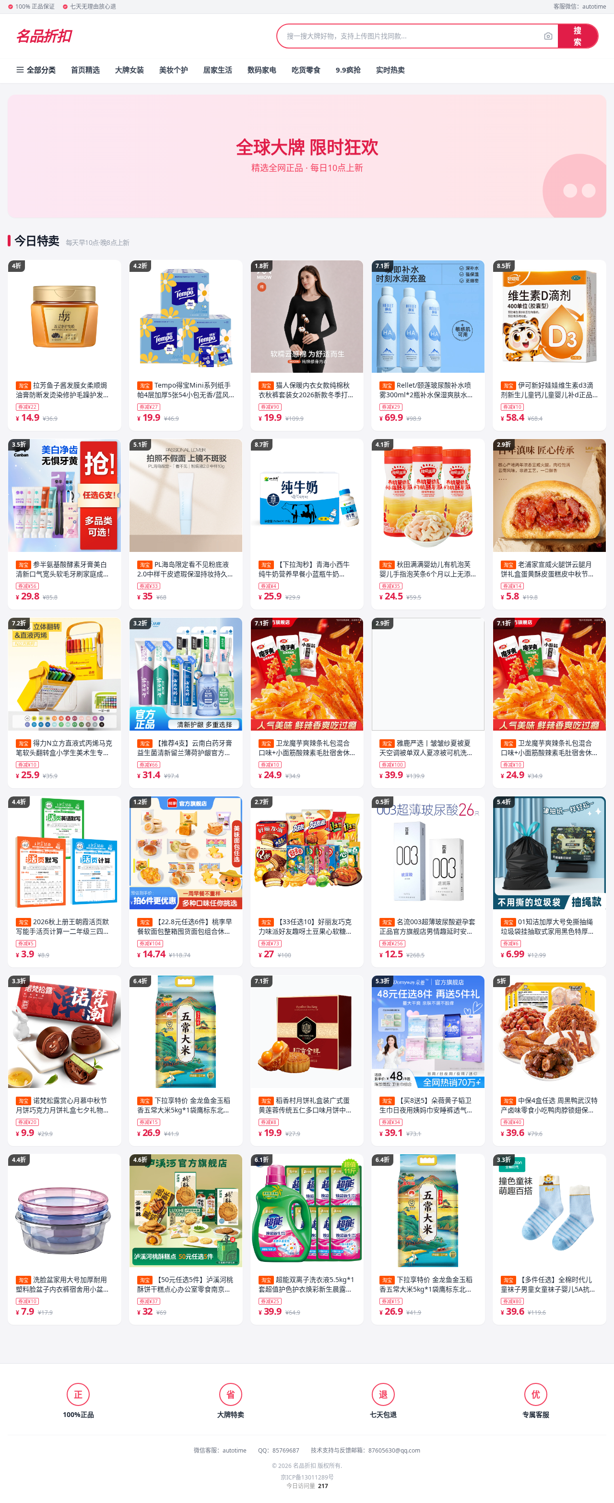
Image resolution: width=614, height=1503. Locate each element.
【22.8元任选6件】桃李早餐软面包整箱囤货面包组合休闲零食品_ (184, 926)
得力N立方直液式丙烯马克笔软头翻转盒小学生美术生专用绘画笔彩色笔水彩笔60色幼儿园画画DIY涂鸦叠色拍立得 (64, 748)
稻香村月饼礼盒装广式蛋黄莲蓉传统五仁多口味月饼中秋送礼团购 (306, 1105)
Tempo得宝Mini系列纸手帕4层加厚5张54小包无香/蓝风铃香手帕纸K (184, 390)
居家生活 (217, 69)
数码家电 (262, 69)
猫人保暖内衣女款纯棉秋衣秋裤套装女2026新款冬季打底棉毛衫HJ (306, 390)
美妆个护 (173, 69)
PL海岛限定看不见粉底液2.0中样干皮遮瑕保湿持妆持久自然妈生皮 (185, 569)
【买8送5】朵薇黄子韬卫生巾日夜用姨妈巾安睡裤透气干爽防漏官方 (426, 1105)
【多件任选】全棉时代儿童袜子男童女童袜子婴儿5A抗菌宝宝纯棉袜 (548, 1284)
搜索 (577, 36)
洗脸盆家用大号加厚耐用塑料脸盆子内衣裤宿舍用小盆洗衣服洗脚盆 (63, 1284)
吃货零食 (306, 69)
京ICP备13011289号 (307, 1477)
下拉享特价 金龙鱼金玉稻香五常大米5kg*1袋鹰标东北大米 (183, 1105)
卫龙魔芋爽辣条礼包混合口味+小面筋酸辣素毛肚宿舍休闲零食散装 (304, 748)
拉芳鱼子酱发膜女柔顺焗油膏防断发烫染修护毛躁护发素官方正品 (63, 390)
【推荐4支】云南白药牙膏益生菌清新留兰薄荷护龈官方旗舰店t (184, 748)
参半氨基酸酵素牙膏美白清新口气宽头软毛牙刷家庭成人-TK (64, 569)
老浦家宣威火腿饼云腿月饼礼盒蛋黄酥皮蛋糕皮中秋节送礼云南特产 (548, 569)
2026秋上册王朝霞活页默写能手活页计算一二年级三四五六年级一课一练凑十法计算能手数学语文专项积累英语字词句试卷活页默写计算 (63, 926)
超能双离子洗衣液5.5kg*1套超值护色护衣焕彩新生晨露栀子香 (306, 1284)
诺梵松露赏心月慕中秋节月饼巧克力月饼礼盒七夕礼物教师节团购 (63, 1105)
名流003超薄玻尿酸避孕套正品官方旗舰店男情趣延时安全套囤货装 (427, 926)
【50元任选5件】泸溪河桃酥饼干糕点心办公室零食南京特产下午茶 (185, 1284)
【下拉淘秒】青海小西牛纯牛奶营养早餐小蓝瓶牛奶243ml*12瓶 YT (304, 569)
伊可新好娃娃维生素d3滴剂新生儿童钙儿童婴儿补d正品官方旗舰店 (547, 390)
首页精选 (85, 69)
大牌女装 (129, 69)
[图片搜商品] (548, 36)
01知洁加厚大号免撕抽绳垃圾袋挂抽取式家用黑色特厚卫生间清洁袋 (548, 926)
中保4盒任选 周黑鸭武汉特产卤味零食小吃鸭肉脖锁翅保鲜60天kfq (549, 1105)
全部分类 (41, 69)
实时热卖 (390, 69)
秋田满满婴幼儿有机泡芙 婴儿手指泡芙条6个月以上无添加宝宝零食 (425, 569)
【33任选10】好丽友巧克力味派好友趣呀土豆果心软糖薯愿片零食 (306, 926)
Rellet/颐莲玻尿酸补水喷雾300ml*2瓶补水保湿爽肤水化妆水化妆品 (426, 390)
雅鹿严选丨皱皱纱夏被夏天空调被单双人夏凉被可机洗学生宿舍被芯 (426, 748)
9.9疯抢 (348, 69)
